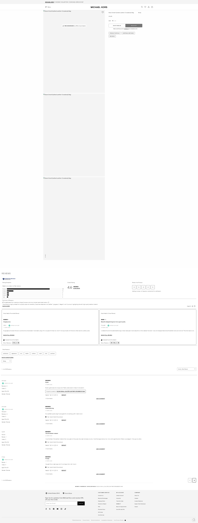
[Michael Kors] (99, 7)
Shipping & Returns (128, 33)
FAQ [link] (99, 506)
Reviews (112, 36)
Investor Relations (139, 501)
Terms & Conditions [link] (95, 520)
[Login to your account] (148, 7)
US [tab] (112, 20)
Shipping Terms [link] (101, 501)
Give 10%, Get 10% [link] (120, 509)
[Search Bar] (142, 7)
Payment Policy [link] (101, 509)
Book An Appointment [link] (121, 506)
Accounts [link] (118, 498)
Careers (136, 498)
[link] (46, 509)
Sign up (81, 503)
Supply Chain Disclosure (140, 503)
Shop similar (117, 25)
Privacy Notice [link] (86, 520)
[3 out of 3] (45, 257)
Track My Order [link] (119, 501)
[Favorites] (145, 7)
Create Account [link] (120, 495)
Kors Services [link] (101, 515)
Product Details (114, 33)
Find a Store (68, 493)
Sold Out (134, 25)
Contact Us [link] (100, 495)
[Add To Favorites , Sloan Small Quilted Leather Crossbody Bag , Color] (103, 12)
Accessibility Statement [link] (106, 520)
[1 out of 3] (45, 254)
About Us (137, 495)
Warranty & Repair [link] (102, 503)
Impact (136, 506)
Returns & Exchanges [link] (103, 498)
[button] (193, 519)
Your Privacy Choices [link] (119, 520)
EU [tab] (115, 20)
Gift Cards (100, 512)
